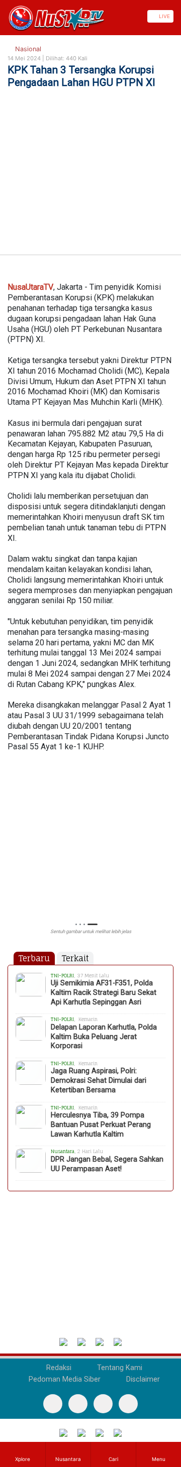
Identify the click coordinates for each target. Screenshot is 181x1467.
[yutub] (78, 1404)
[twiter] (103, 1404)
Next (168, 839)
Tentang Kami (118, 1368)
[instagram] (128, 1404)
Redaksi (57, 1368)
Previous (12, 839)
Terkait (75, 958)
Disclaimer (142, 1379)
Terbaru (34, 958)
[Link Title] (3, 16)
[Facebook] (53, 1404)
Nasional (27, 49)
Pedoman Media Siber (64, 1379)
